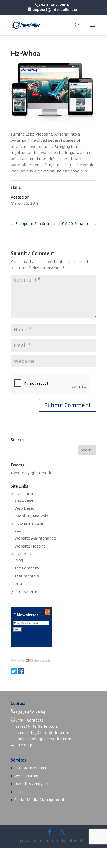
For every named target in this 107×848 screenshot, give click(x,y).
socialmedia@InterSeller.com (43, 738)
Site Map (24, 745)
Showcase (24, 500)
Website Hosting (30, 546)
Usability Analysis (31, 516)
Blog (19, 560)
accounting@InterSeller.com (42, 732)
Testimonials (27, 576)
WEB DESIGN (22, 494)
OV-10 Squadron (79, 223)
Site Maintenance (31, 768)
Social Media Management (39, 799)
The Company (27, 568)
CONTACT (18, 584)
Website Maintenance (35, 538)
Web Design (26, 508)
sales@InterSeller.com (37, 726)
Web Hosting (26, 776)
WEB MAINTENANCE (28, 524)
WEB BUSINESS (24, 554)
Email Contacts (29, 720)
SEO (18, 530)
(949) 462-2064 (25, 592)
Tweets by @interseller (32, 473)
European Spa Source (33, 223)
